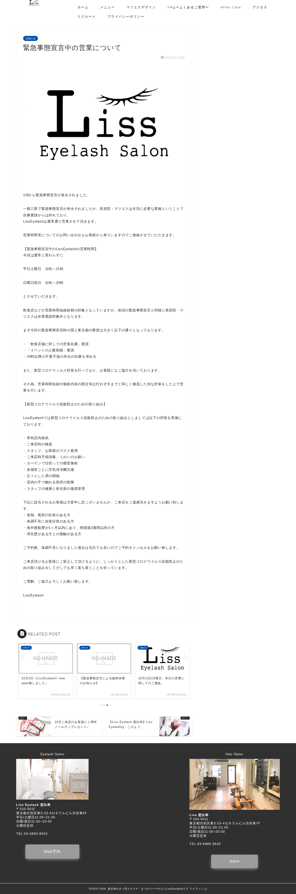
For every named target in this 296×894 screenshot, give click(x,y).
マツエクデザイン (141, 7)
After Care (231, 7)
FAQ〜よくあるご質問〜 (188, 7)
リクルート (86, 16)
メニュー (107, 7)
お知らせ (30, 38)
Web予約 (52, 851)
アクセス (260, 7)
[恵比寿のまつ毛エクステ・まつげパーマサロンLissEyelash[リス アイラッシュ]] (34, 5)
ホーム (83, 7)
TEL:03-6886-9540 (205, 844)
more (234, 861)
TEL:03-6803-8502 (32, 833)
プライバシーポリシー (126, 16)
